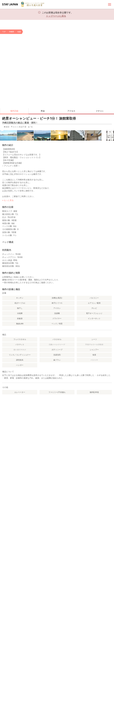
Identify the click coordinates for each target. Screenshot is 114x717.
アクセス (71, 111)
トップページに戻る (56, 15)
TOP (4, 32)
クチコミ (100, 111)
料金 (43, 111)
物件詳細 (14, 111)
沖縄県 (11, 32)
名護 (19, 32)
